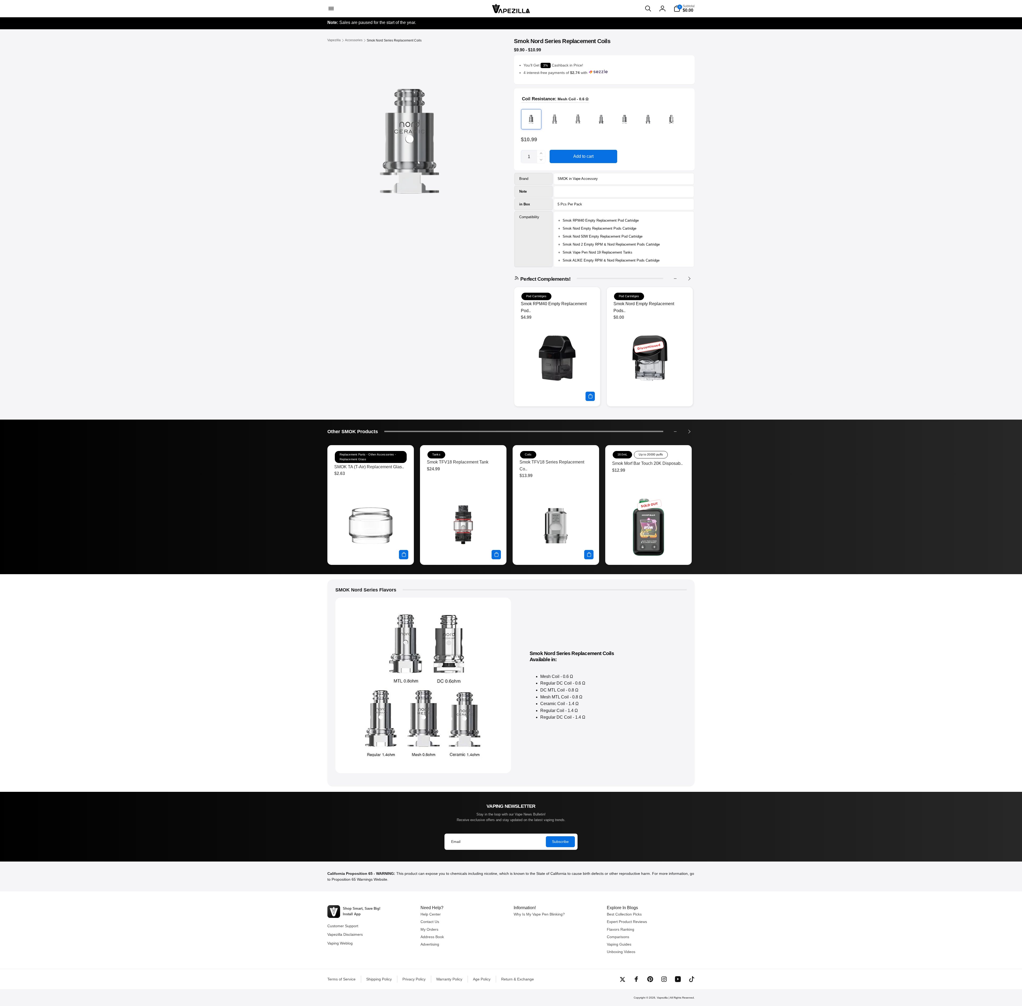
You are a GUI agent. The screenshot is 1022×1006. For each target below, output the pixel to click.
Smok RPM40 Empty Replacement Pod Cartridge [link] (601, 220)
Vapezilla (662, 997)
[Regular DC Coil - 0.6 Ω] (554, 119)
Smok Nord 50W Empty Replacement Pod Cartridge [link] (602, 236)
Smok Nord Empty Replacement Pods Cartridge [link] (599, 228)
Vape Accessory (585, 179)
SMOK (563, 179)
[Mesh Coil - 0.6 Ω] (531, 119)
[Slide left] (675, 278)
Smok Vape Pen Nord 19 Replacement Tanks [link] (597, 252)
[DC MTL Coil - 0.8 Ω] (578, 119)
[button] (330, 8)
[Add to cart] (590, 396)
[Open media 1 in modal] (410, 141)
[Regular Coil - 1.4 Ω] (648, 119)
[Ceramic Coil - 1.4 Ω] (624, 119)
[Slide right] (689, 278)
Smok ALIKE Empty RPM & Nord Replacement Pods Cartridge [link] (611, 260)
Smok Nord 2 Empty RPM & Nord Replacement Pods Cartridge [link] (611, 244)
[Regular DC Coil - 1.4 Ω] (671, 119)
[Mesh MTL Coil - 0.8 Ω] (601, 119)
